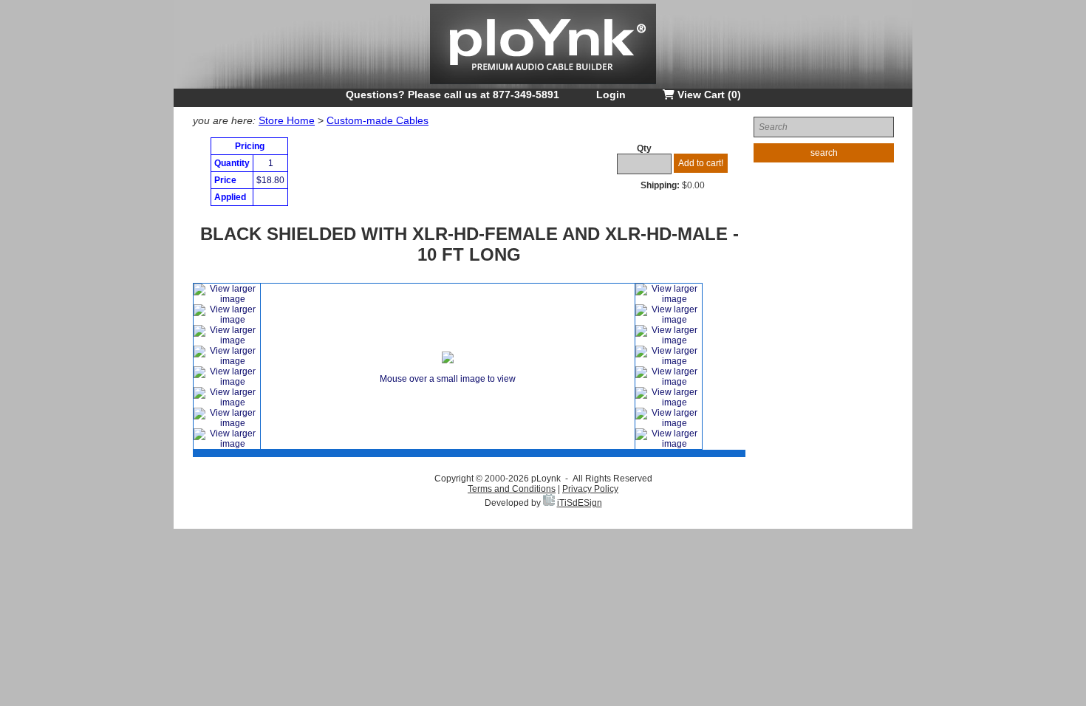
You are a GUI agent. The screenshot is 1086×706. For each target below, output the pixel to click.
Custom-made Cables (377, 120)
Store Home (287, 120)
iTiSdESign (579, 503)
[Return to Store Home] (543, 85)
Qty (644, 148)
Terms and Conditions (512, 489)
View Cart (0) (708, 94)
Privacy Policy (590, 489)
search (824, 153)
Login (611, 94)
